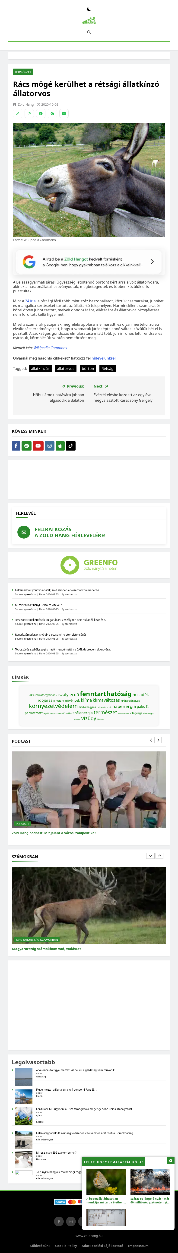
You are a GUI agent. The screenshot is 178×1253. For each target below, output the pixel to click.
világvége (136, 713)
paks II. (143, 706)
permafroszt (34, 713)
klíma (86, 700)
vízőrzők (77, 720)
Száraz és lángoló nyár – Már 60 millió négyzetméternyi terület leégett (149, 1202)
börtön (88, 368)
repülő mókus (50, 713)
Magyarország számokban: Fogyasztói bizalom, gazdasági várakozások (71, 948)
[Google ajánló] (52, 113)
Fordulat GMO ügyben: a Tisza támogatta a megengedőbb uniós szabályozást (84, 1109)
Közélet (39, 1096)
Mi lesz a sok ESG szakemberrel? (56, 1152)
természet (105, 712)
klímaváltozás (106, 700)
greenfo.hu (30, 594)
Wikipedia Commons (50, 347)
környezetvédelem (53, 706)
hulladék (141, 694)
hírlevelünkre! (103, 358)
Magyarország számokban (37, 939)
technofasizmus (123, 714)
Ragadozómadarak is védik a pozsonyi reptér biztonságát (50, 634)
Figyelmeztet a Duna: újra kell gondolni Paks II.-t (66, 1089)
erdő (74, 694)
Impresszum (138, 1246)
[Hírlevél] (64, 113)
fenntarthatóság (106, 694)
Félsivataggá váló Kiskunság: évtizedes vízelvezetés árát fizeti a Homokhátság (84, 1133)
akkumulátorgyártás (42, 695)
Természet (23, 71)
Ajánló (39, 1115)
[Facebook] (40, 113)
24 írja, (31, 300)
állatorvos (65, 368)
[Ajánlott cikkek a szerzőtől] (17, 113)
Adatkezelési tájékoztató (102, 1246)
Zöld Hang (26, 104)
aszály (62, 694)
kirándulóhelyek (130, 700)
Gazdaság (41, 1076)
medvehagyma (87, 707)
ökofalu (100, 719)
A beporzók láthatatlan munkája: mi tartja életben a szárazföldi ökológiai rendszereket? (106, 1204)
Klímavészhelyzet (44, 1139)
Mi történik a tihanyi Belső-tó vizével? (38, 605)
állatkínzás (40, 368)
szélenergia (83, 712)
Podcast (22, 824)
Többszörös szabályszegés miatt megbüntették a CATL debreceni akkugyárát (63, 649)
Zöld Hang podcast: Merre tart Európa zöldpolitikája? (56, 833)
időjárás (45, 700)
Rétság (108, 368)
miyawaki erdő (104, 707)
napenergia (124, 706)
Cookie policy (66, 1246)
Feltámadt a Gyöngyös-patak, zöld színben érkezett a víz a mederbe (57, 590)
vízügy (88, 718)
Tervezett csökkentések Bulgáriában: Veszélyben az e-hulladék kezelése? (60, 620)
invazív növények (66, 700)
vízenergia (148, 713)
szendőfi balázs (64, 713)
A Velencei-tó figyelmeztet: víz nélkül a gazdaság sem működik (75, 1070)
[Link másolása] (29, 113)
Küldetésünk (40, 1246)
